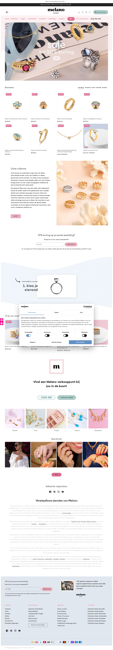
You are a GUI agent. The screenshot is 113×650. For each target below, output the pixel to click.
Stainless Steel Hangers (96, 623)
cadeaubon (16, 566)
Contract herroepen (38, 625)
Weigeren (32, 342)
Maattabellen (33, 611)
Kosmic (93, 522)
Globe (89, 522)
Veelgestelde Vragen (35, 614)
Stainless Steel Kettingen (97, 621)
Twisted (73, 522)
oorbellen (56, 559)
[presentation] (6, 419)
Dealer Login (61, 621)
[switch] (47, 335)
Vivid (78, 522)
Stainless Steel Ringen (96, 611)
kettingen (40, 559)
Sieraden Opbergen (11, 623)
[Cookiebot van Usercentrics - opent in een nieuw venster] (84, 307)
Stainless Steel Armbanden (97, 616)
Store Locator (62, 609)
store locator (66, 513)
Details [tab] (57, 312)
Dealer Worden (62, 618)
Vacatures (61, 626)
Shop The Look (96, 19)
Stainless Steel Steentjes (97, 614)
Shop (56, 58)
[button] (7, 12)
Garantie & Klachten (35, 609)
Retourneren (32, 618)
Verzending (32, 621)
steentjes (86, 559)
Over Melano (61, 611)
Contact (31, 616)
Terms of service (63, 616)
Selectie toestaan (56, 342)
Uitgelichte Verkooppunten (66, 623)
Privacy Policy (62, 614)
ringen (35, 559)
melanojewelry (14, 648)
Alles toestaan (80, 342)
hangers (62, 559)
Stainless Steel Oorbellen (97, 618)
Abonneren (71, 244)
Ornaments (42, 524)
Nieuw (7, 19)
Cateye (34, 524)
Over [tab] (81, 312)
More (56, 474)
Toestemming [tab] (32, 312)
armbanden (48, 559)
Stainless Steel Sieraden (96, 609)
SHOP (16, 216)
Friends (83, 522)
